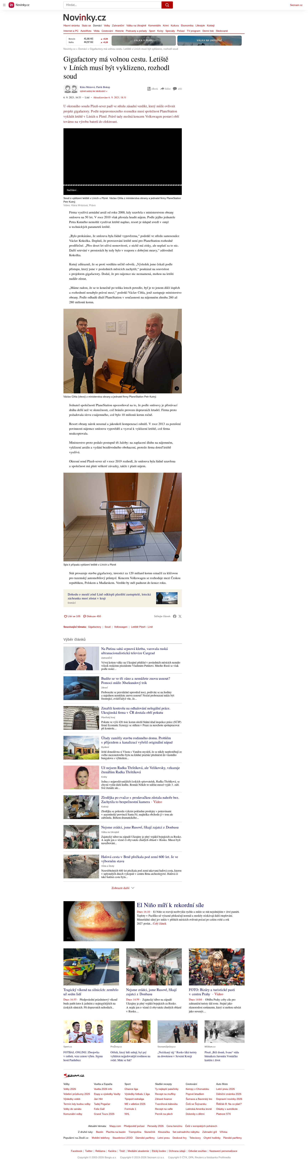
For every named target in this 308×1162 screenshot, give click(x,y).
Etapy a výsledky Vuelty (107, 1094)
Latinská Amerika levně (199, 1108)
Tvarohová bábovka (166, 1103)
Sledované (222, 30)
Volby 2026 (69, 1089)
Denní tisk (208, 30)
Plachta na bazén (116, 1131)
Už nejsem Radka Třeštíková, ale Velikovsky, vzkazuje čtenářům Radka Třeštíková (140, 769)
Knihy (104, 777)
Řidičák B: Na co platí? (229, 1103)
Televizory (195, 1137)
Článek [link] (70, 138)
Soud (108, 626)
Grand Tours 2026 (104, 1113)
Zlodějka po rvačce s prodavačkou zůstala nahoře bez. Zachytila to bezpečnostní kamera (140, 799)
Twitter (89, 1151)
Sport (152, 30)
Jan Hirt (98, 1099)
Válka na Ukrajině (136, 25)
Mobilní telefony (101, 1137)
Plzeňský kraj (108, 717)
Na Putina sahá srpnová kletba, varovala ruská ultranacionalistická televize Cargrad (134, 650)
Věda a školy (107, 866)
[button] (122, 156)
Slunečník (149, 1131)
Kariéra (112, 1151)
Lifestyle (200, 25)
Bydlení (105, 747)
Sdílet (168, 88)
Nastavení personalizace (223, 1151)
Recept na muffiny (165, 1094)
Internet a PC (70, 30)
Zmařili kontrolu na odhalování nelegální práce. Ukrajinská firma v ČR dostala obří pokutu (135, 710)
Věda (96, 30)
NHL (127, 1113)
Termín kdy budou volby (76, 1103)
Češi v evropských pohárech (201, 1126)
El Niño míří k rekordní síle (170, 905)
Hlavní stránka (71, 25)
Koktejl (210, 25)
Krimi (166, 25)
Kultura (175, 25)
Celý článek (159, 923)
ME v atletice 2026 (135, 1103)
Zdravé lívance (163, 1099)
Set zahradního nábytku (186, 1131)
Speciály (170, 30)
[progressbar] (122, 185)
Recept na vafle (164, 1108)
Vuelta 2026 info (103, 1089)
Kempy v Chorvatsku (197, 1089)
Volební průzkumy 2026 (76, 1094)
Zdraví (104, 687)
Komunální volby (72, 1113)
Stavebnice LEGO (122, 1137)
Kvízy (160, 30)
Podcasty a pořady (136, 30)
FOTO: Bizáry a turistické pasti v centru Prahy (212, 991)
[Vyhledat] (167, 5)
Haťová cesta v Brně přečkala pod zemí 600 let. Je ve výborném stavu (139, 858)
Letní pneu (164, 1137)
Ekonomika (187, 25)
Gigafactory (94, 626)
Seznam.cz (296, 5)
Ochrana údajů (177, 1151)
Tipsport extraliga (134, 1099)
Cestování (107, 30)
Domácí (97, 25)
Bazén (99, 1131)
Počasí (181, 30)
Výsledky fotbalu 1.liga (137, 1094)
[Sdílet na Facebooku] (174, 616)
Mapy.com (115, 1126)
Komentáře (154, 25)
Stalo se (86, 25)
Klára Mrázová (87, 87)
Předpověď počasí (134, 1126)
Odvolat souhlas (197, 1151)
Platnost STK (223, 1113)
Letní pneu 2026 (225, 1089)
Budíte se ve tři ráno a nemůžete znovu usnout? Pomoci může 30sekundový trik (135, 680)
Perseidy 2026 (155, 1126)
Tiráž (122, 1151)
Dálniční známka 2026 (228, 1094)
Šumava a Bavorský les (199, 1099)
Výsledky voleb (71, 1099)
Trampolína (135, 1131)
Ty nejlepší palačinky (166, 1089)
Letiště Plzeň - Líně (142, 626)
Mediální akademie (138, 1151)
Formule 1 (130, 1108)
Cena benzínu (174, 1126)
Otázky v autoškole (227, 1108)
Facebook (76, 1151)
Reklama (100, 1151)
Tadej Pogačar (102, 1103)
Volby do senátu (72, 1108)
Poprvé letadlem (195, 1094)
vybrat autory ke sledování (92, 91)
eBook (155, 88)
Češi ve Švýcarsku (196, 1103)
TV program (193, 30)
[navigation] (4, 5)
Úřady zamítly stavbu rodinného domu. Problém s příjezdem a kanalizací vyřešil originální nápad (137, 740)
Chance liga (131, 1089)
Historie (119, 30)
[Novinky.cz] (84, 18)
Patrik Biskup (103, 87)
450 (180, 89)
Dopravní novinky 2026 (229, 1099)
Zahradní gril (209, 1131)
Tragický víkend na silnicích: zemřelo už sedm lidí (90, 991)
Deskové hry (180, 1137)
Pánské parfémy (232, 1137)
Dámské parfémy (145, 1137)
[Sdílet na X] (180, 616)
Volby (107, 25)
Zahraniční (118, 25)
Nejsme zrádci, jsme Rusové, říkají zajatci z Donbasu (140, 827)
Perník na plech (164, 1113)
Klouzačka (164, 1131)
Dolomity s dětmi (195, 1113)
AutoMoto (86, 30)
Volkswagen (120, 626)
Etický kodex (159, 1151)
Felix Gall (99, 1108)
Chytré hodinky (212, 1137)
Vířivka (223, 1131)
